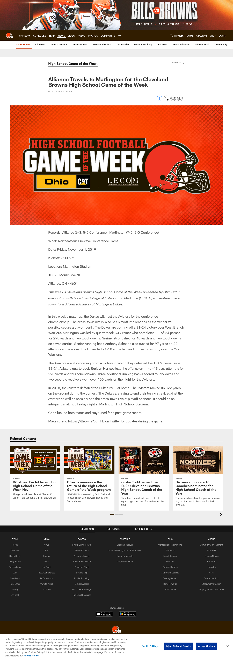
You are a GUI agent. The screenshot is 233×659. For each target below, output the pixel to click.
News (46, 545)
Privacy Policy (31, 655)
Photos (46, 556)
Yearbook (15, 595)
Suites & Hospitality (82, 561)
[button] (112, 514)
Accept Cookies (206, 646)
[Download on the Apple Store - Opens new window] (104, 614)
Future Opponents (124, 556)
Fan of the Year (170, 556)
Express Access (82, 584)
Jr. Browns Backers (170, 572)
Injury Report (15, 561)
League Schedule (125, 561)
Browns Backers (170, 567)
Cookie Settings (150, 646)
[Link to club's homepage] (9, 35)
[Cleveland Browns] (116, 630)
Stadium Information (211, 584)
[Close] (227, 646)
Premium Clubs (82, 567)
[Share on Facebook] (159, 100)
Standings (15, 578)
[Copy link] (180, 98)
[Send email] (173, 100)
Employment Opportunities (211, 589)
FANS (170, 539)
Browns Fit (211, 550)
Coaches (15, 550)
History (15, 589)
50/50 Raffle (170, 589)
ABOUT (211, 539)
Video (46, 550)
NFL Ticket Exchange (81, 589)
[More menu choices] (119, 35)
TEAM (15, 539)
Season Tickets (82, 550)
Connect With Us (211, 578)
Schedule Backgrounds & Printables (124, 550)
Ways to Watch (46, 584)
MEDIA (46, 539)
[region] (116, 646)
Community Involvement (211, 545)
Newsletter (211, 567)
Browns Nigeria (212, 556)
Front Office (15, 584)
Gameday (170, 550)
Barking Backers (170, 578)
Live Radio (46, 567)
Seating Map (82, 572)
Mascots (170, 561)
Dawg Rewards (170, 584)
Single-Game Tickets (81, 545)
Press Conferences (46, 572)
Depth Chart (14, 556)
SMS (211, 572)
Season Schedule (125, 545)
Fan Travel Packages (82, 595)
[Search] (171, 35)
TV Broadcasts (46, 578)
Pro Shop (211, 561)
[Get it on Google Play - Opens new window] (127, 616)
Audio (46, 561)
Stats (15, 572)
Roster (15, 545)
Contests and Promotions (170, 545)
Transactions (15, 567)
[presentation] (221, 515)
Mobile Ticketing (81, 578)
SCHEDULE (125, 539)
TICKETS (82, 539)
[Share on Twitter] (166, 100)
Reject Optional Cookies (178, 646)
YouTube (46, 589)
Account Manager (82, 556)
